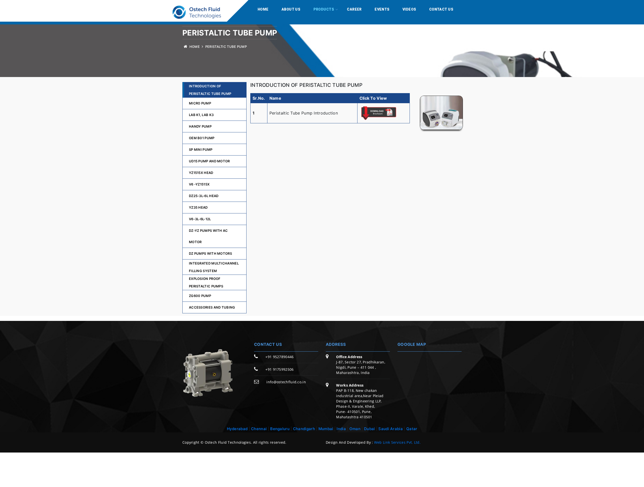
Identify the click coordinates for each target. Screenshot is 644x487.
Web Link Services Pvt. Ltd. (397, 442)
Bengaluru (280, 428)
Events (382, 9)
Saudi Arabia (390, 428)
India (342, 428)
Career (354, 9)
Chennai (259, 428)
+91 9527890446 (279, 356)
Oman (354, 428)
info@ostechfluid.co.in (286, 382)
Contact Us (441, 9)
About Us (290, 9)
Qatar (411, 428)
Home (263, 9)
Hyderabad (237, 428)
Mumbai (326, 428)
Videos (409, 9)
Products (323, 9)
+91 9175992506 (279, 369)
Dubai (369, 428)
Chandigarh (304, 428)
